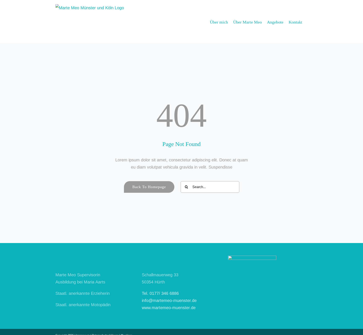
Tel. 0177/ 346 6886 (160, 293)
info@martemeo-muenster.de (169, 300)
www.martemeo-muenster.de (169, 307)
